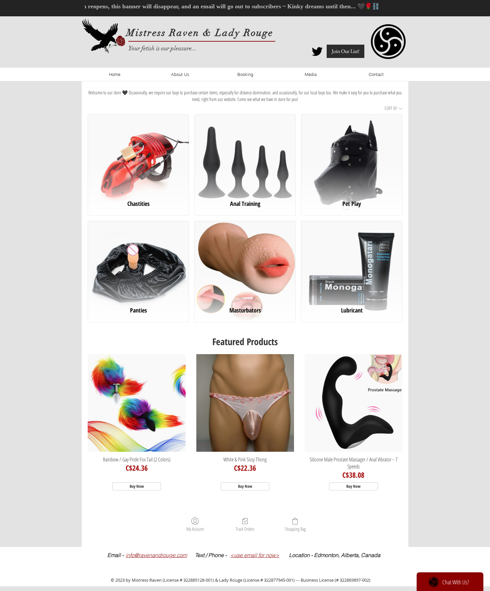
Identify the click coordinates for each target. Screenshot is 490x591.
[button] (345, 51)
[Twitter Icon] (317, 51)
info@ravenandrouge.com (156, 555)
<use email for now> (254, 555)
